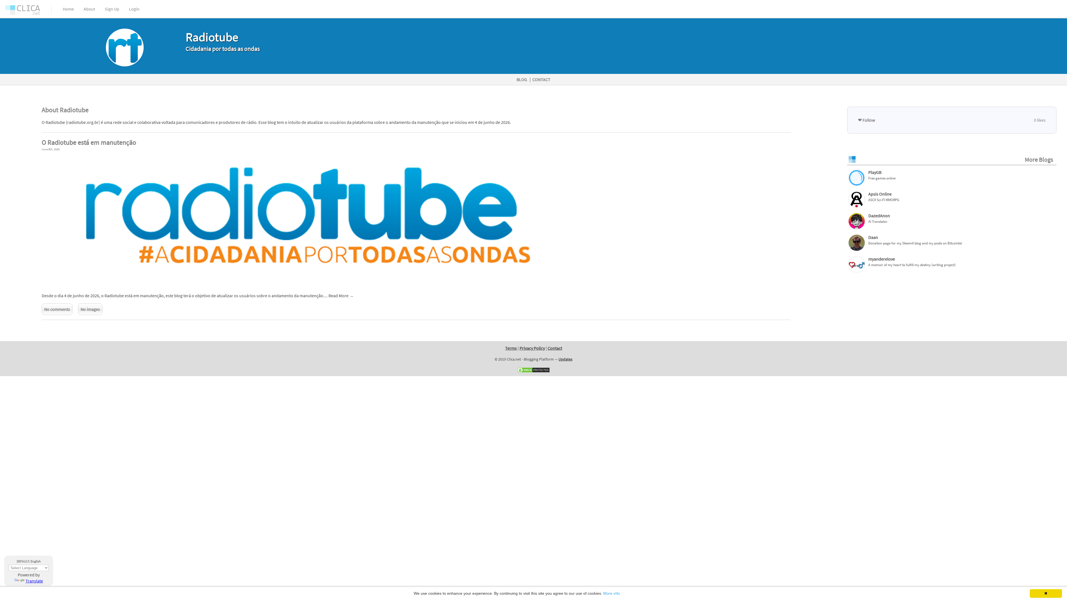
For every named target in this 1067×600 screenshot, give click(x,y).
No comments (57, 309)
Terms (511, 348)
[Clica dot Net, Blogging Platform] (27, 11)
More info (611, 593)
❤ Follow (866, 120)
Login (134, 9)
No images (90, 309)
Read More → (341, 295)
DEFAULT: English (29, 561)
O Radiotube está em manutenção (89, 142)
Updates (565, 359)
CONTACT (541, 79)
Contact (555, 348)
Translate (34, 581)
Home (68, 9)
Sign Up (112, 9)
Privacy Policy (532, 348)
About (89, 9)
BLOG (522, 79)
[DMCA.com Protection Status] (533, 371)
